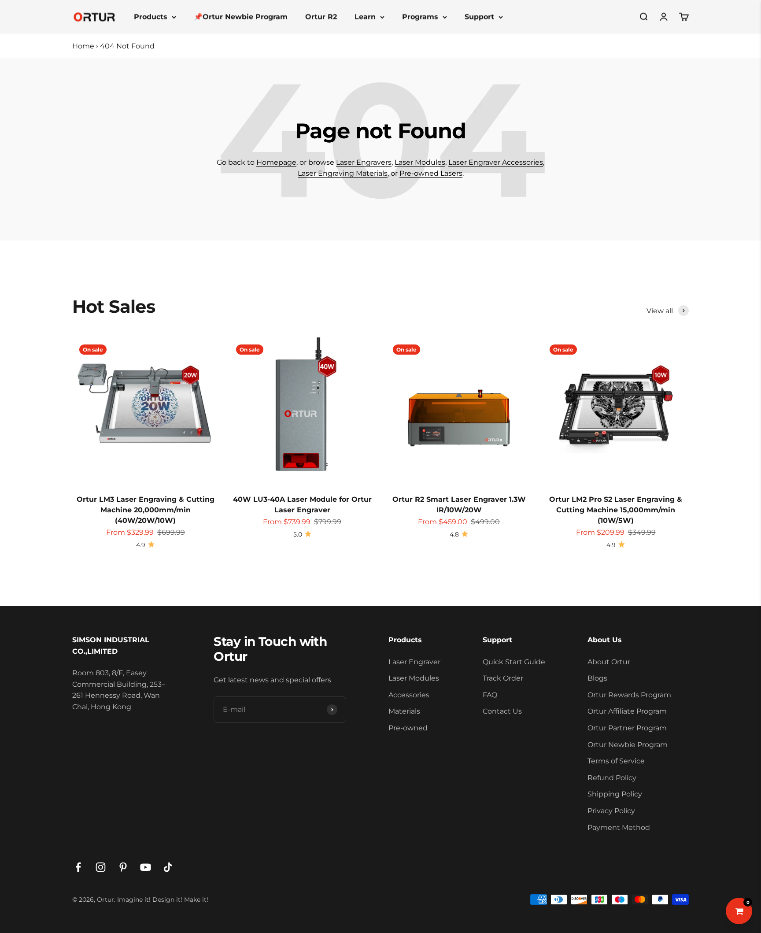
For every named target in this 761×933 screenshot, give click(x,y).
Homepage (276, 162)
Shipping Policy (614, 794)
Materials (404, 711)
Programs (420, 16)
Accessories (408, 695)
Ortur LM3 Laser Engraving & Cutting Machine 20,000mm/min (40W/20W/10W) (145, 510)
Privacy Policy (611, 811)
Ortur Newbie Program (627, 744)
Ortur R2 (321, 16)
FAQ (490, 695)
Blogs (597, 678)
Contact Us (502, 711)
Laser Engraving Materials (343, 173)
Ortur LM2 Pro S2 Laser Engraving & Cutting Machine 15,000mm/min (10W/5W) (615, 510)
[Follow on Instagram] (101, 867)
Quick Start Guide (514, 662)
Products (150, 16)
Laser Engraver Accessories (495, 162)
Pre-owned (408, 728)
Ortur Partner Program (627, 728)
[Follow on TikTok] (168, 867)
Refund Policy (611, 778)
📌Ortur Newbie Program (241, 16)
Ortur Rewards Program (629, 695)
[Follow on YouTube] (145, 867)
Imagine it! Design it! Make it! (162, 899)
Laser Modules (420, 162)
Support (479, 16)
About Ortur (608, 662)
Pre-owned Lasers (430, 173)
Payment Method (618, 827)
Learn (365, 16)
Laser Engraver (414, 662)
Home (83, 46)
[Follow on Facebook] (78, 867)
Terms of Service (616, 761)
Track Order (503, 678)
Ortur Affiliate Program (627, 711)
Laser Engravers (364, 162)
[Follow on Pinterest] (123, 867)
